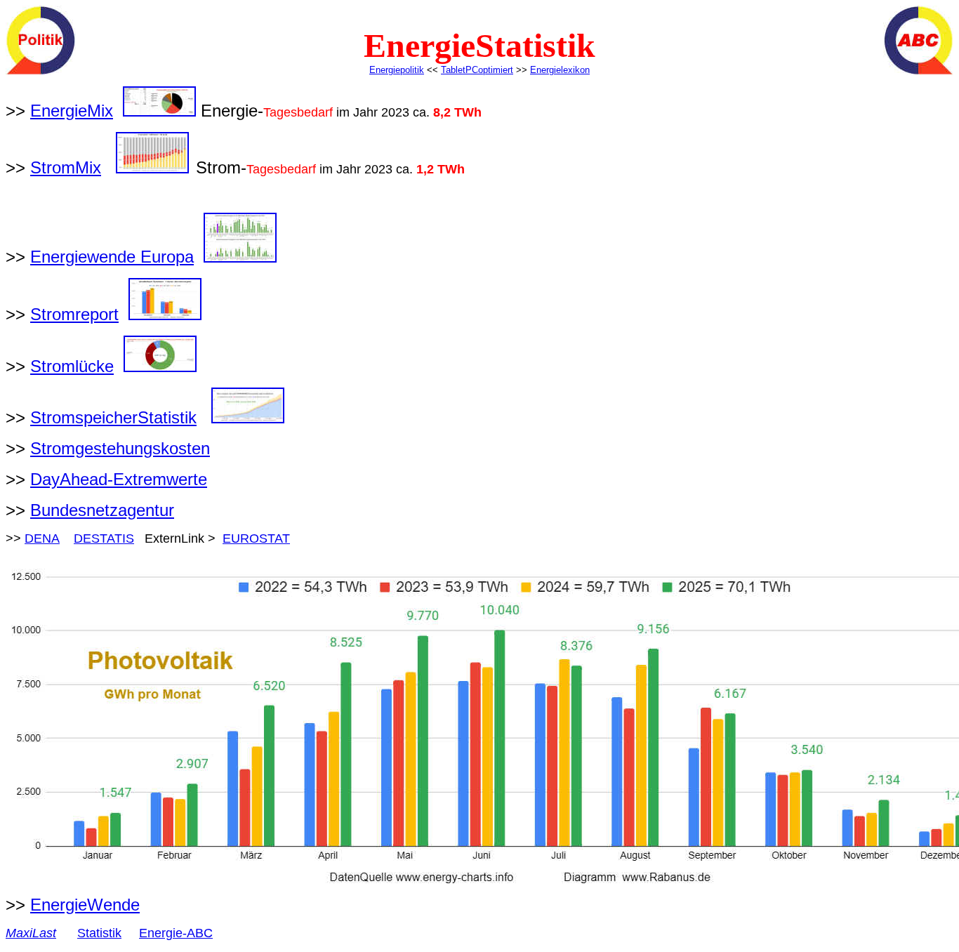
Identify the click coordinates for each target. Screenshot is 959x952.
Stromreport (74, 314)
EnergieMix (71, 110)
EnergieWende (85, 904)
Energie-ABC (176, 933)
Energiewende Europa (112, 256)
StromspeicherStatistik (113, 417)
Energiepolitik (396, 70)
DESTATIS (104, 538)
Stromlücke (72, 366)
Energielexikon (560, 70)
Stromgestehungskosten (120, 448)
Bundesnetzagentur (102, 510)
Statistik (99, 933)
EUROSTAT (256, 538)
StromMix (65, 167)
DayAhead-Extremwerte (118, 479)
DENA (42, 538)
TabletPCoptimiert (477, 70)
